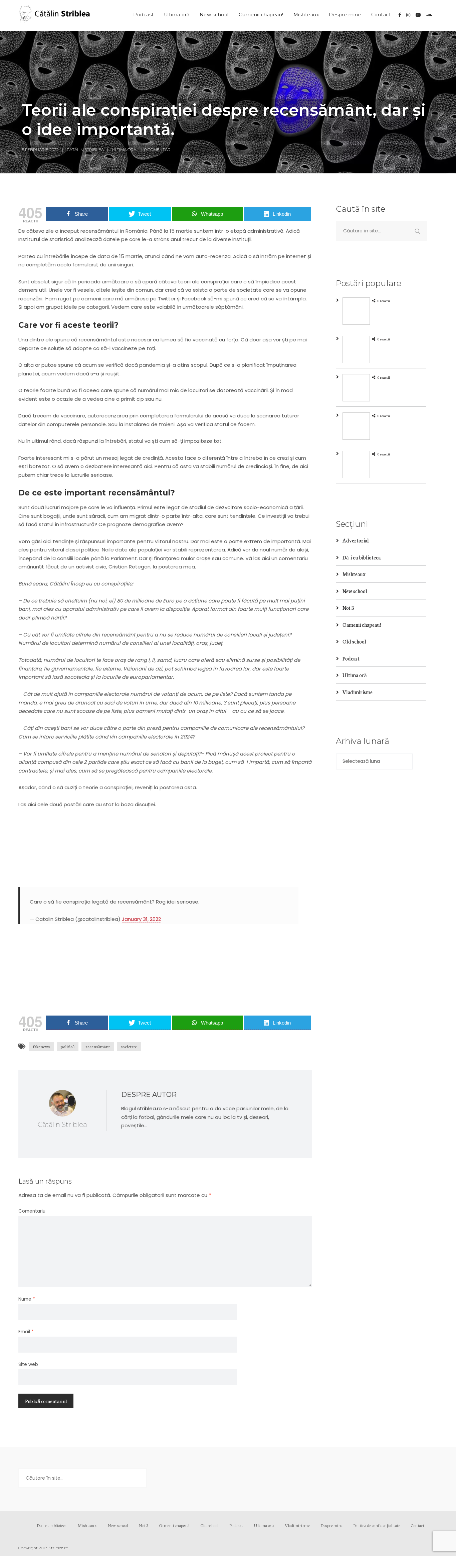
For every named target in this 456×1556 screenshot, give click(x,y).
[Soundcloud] (429, 15)
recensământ (97, 1046)
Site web (28, 1364)
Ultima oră (177, 15)
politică (67, 1046)
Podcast (143, 15)
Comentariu (31, 1211)
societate (129, 1046)
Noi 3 (348, 607)
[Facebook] (400, 15)
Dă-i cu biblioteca (362, 557)
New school (214, 15)
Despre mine (345, 15)
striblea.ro (149, 1108)
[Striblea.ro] (55, 15)
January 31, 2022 (141, 919)
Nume (26, 1299)
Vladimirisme (358, 691)
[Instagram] (408, 15)
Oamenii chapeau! (261, 15)
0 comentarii (158, 149)
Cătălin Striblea (85, 149)
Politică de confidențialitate (377, 1525)
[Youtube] (418, 15)
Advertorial (356, 540)
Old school (354, 641)
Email (26, 1332)
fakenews (41, 1046)
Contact (381, 15)
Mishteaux (306, 15)
